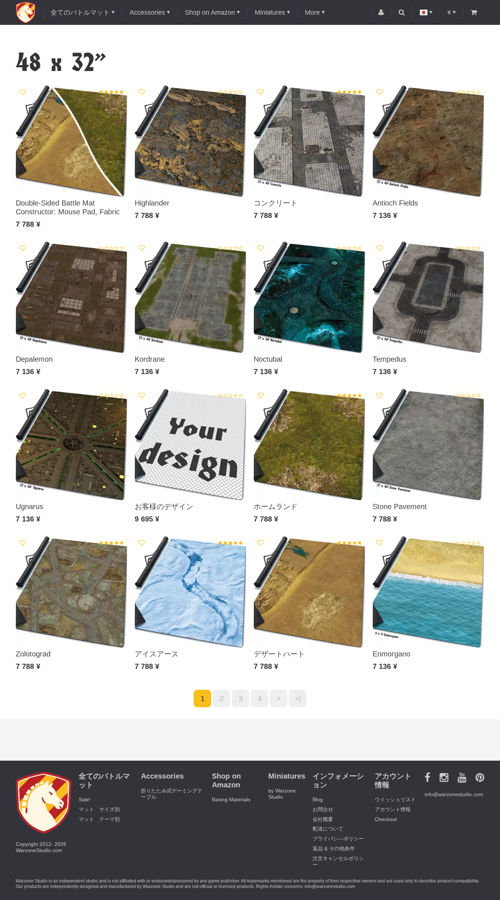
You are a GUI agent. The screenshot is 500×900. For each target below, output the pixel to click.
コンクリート (276, 203)
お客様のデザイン (164, 506)
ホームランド (276, 506)
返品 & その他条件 (334, 848)
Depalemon (34, 359)
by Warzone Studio (282, 794)
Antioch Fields (395, 203)
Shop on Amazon (210, 12)
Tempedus (389, 359)
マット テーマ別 (99, 819)
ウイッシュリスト (395, 799)
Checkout (386, 819)
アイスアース (157, 654)
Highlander (152, 203)
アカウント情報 (393, 809)
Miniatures (270, 12)
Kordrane (150, 359)
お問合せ (323, 809)
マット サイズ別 (99, 809)
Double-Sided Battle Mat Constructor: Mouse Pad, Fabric (68, 207)
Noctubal (268, 359)
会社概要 (323, 819)
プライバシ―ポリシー (338, 838)
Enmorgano (391, 654)
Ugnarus (29, 506)
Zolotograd (33, 654)
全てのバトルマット (80, 12)
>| (298, 698)
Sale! (84, 799)
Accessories (147, 12)
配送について (328, 829)
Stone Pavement (400, 506)
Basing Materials (231, 799)
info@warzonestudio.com (454, 794)
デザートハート (279, 654)
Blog (318, 799)
